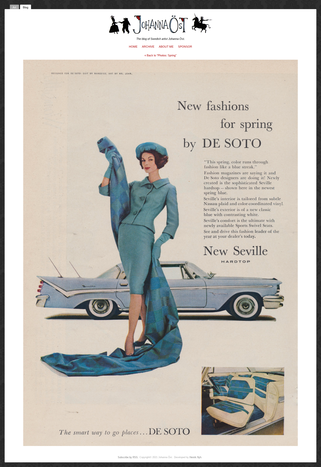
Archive (148, 46)
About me (166, 46)
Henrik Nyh (195, 457)
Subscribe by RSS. (128, 457)
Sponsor (185, 46)
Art (14, 7)
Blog (25, 7)
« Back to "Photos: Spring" (160, 55)
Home (133, 46)
